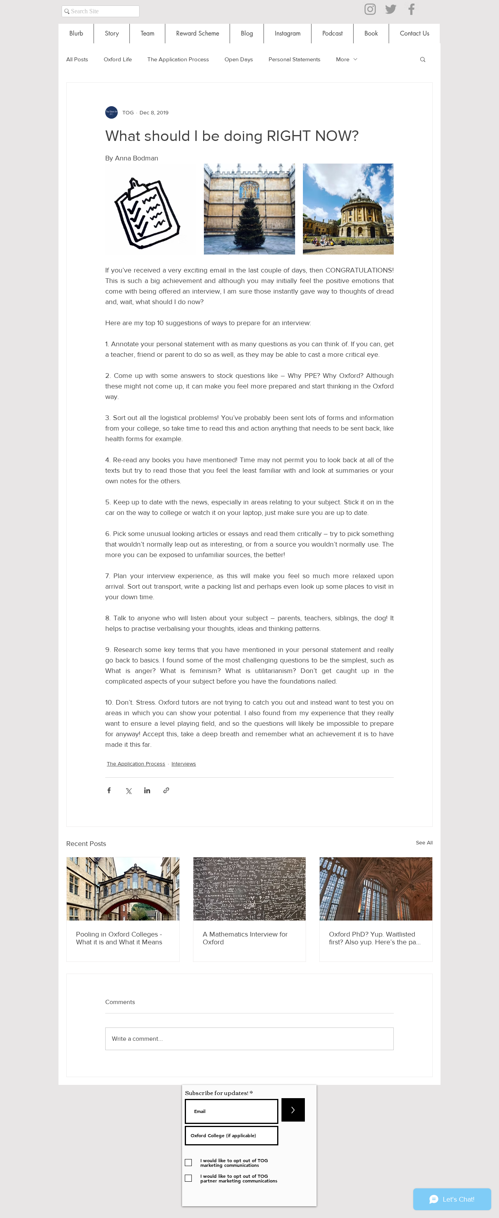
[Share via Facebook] (109, 790)
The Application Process (178, 59)
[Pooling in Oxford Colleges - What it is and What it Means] (123, 889)
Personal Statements (294, 59)
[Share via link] (166, 790)
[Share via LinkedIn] (147, 790)
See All (424, 842)
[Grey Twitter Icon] (390, 9)
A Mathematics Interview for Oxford (245, 938)
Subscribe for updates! (216, 1092)
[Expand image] (150, 209)
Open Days (239, 59)
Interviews (184, 763)
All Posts (77, 59)
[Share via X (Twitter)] (128, 790)
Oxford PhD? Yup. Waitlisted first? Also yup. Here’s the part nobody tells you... (374, 938)
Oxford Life (118, 59)
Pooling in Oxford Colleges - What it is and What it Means (119, 938)
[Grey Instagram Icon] (370, 9)
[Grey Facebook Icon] (411, 9)
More (342, 59)
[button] (422, 59)
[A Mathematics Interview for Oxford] (249, 889)
